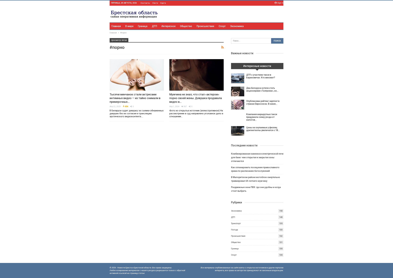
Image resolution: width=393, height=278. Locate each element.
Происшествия (205, 26)
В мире (129, 26)
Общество (186, 26)
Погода (234, 230)
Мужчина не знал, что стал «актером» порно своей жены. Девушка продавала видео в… (195, 98)
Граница (142, 26)
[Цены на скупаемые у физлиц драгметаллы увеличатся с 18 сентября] (237, 131)
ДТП (154, 26)
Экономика (237, 26)
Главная (116, 26)
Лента (155, 3)
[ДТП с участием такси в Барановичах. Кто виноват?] (237, 78)
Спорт (222, 26)
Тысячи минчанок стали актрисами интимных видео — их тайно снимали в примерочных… (135, 98)
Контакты (145, 3)
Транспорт (236, 223)
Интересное (168, 26)
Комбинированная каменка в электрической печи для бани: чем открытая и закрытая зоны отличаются (257, 157)
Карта (163, 3)
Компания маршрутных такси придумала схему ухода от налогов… (261, 117)
